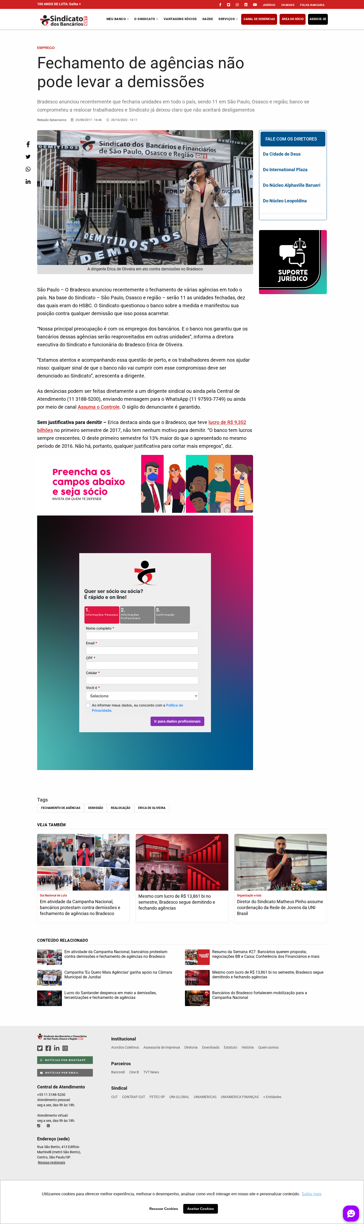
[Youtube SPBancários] (74, 1048)
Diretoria (191, 1047)
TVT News (151, 1072)
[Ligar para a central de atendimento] (39, 1126)
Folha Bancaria (312, 5)
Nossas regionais (51, 1162)
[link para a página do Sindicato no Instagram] (237, 5)
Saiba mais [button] (311, 1194)
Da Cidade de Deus (282, 154)
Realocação (120, 808)
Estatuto (230, 1047)
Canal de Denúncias (259, 19)
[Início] (71, 21)
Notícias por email (61, 1072)
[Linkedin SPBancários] (57, 1048)
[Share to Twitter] (28, 156)
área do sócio (293, 19)
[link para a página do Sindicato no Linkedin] (246, 5)
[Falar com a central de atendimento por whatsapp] (49, 1126)
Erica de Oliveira (151, 808)
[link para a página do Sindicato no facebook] (220, 5)
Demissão (95, 808)
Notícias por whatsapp (65, 1060)
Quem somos (268, 1047)
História (248, 1047)
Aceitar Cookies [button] (200, 1209)
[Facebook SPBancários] (49, 1048)
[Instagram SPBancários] (65, 1048)
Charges (288, 5)
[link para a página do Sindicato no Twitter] (229, 5)
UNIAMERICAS (205, 1097)
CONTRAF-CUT (133, 1097)
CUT (114, 1097)
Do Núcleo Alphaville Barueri (291, 185)
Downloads (210, 1047)
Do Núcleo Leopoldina (285, 200)
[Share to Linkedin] (28, 181)
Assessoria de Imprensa (161, 1047)
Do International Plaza (285, 169)
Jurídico (269, 5)
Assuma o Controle (99, 407)
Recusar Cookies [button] (163, 1209)
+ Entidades (272, 1097)
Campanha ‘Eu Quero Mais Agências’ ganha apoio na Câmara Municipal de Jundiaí (118, 974)
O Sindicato (145, 19)
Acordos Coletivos (125, 1047)
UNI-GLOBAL (179, 1097)
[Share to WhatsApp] (28, 169)
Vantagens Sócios (180, 19)
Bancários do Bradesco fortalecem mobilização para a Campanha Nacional (259, 995)
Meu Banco (116, 19)
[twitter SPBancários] (40, 1048)
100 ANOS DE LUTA (59, 4)
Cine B (134, 1072)
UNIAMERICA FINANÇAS (240, 1097)
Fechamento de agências (60, 808)
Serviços (227, 19)
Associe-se (318, 19)
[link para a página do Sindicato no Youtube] (255, 5)
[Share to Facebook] (28, 144)
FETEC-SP (157, 1097)
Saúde (207, 19)
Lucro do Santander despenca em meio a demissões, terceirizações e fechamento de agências (110, 995)
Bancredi (118, 1072)
